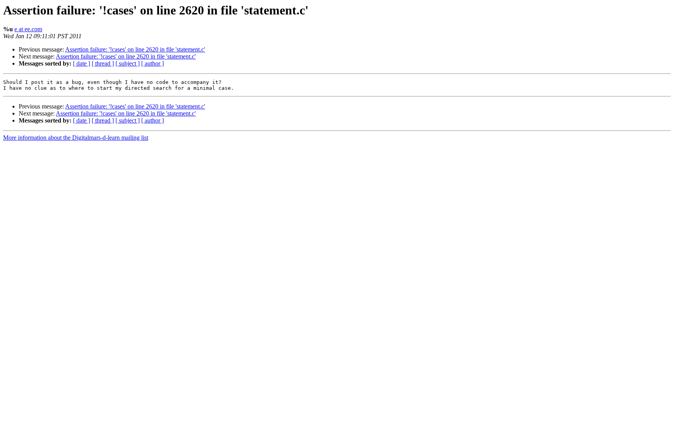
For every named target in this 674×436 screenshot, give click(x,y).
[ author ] (152, 63)
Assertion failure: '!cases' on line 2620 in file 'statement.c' (135, 49)
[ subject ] (127, 63)
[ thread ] (103, 63)
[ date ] (81, 63)
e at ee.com (28, 29)
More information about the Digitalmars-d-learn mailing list (75, 137)
